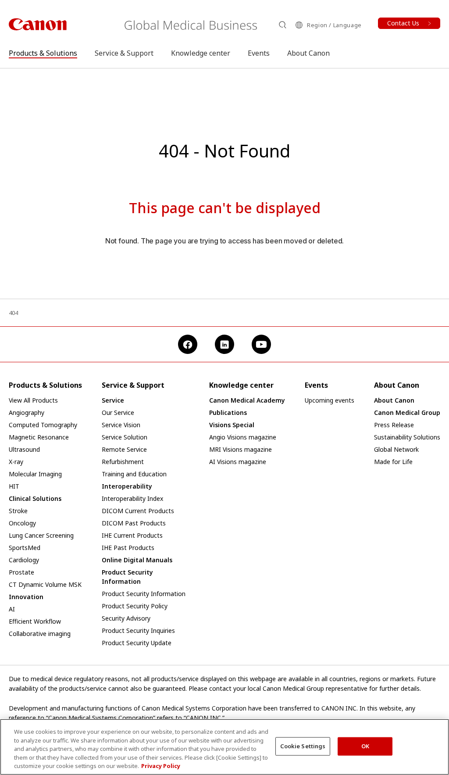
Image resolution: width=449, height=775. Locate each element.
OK (365, 746)
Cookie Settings (303, 746)
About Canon (308, 53)
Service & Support (124, 53)
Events (259, 53)
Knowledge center (200, 53)
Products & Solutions (43, 53)
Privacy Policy (160, 766)
